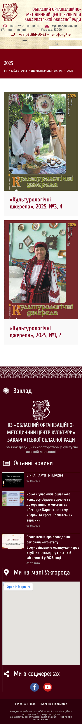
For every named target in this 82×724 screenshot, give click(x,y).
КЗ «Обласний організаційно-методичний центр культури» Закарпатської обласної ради (41, 432)
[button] (24, 41)
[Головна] (5, 71)
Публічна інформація (53, 704)
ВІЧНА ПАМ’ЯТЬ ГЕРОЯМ (44, 475)
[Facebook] (34, 687)
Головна (20, 704)
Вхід (32, 704)
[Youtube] (47, 687)
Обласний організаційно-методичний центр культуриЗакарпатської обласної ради (53, 14)
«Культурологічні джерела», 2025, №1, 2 (35, 332)
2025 (70, 71)
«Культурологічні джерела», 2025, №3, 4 (36, 203)
